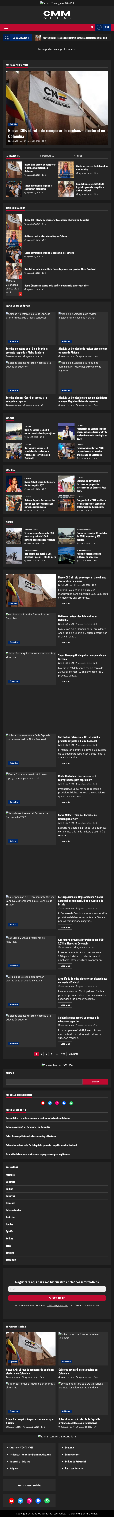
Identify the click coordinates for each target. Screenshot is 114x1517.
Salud (8, 1245)
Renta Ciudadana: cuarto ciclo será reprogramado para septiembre (14, 287)
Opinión (13, 124)
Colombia (14, 642)
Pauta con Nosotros (74, 1468)
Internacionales (31, 530)
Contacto (69, 1447)
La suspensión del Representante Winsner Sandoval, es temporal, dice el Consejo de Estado (31, 912)
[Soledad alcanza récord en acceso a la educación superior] (31, 377)
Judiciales (10, 1217)
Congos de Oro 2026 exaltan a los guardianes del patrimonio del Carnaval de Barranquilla (66, 503)
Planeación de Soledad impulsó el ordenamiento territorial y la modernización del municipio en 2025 (66, 431)
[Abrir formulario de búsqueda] (92, 27)
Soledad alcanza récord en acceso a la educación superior (26, 399)
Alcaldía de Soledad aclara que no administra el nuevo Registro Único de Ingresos (82, 399)
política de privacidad (57, 1305)
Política (13, 924)
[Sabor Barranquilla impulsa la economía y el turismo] (31, 1398)
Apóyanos (14, 1468)
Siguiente (73, 1053)
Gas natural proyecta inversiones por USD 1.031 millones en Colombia (31, 952)
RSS (107, 27)
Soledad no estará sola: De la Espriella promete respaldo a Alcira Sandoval (66, 189)
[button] (6, 27)
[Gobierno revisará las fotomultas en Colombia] (83, 1348)
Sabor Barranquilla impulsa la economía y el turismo (14, 189)
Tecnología (11, 1260)
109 (63, 1053)
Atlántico (14, 341)
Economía (14, 681)
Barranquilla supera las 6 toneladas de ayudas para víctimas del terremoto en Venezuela (14, 451)
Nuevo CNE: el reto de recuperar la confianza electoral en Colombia (75, 37)
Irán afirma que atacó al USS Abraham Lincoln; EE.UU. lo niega (14, 555)
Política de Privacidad (75, 1461)
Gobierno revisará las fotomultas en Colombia (66, 169)
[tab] (23, 156)
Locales (27, 426)
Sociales (10, 1252)
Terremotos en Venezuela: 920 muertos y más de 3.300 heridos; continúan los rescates (14, 536)
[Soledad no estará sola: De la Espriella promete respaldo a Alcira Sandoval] (31, 328)
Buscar (10, 1073)
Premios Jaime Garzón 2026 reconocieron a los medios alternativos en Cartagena (66, 451)
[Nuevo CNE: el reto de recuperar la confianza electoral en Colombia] (57, 108)
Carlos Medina (16, 141)
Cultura (27, 479)
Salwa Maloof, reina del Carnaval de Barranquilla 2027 (14, 484)
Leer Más (66, 604)
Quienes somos (72, 1454)
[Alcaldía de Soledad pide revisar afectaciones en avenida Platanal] (83, 328)
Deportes (10, 1196)
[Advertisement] (57, 710)
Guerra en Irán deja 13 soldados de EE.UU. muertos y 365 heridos (66, 536)
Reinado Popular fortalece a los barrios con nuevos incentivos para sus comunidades (14, 503)
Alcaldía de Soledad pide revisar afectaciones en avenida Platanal (82, 350)
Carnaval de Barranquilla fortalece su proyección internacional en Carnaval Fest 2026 (66, 484)
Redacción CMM (15, 356)
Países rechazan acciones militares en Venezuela (66, 555)
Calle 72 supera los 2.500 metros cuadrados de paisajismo (14, 431)
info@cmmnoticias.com (39, 1454)
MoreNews (74, 1513)
